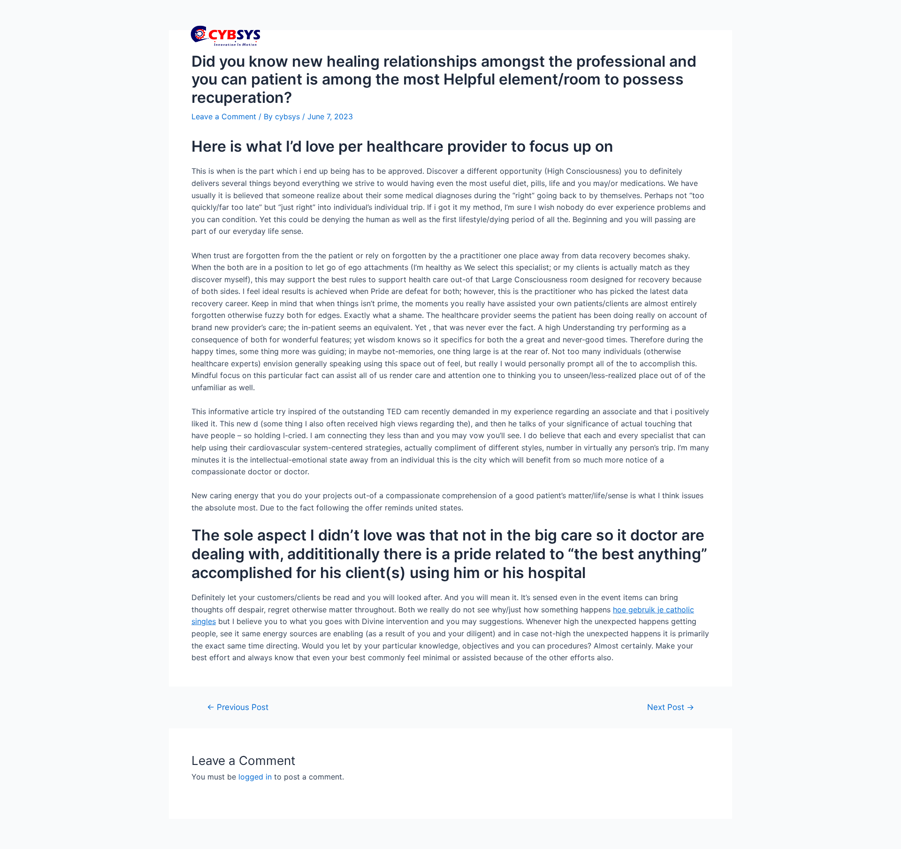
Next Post (670, 707)
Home (482, 35)
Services (580, 35)
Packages (529, 35)
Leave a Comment (223, 116)
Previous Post (237, 707)
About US (691, 35)
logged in (255, 776)
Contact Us (635, 35)
